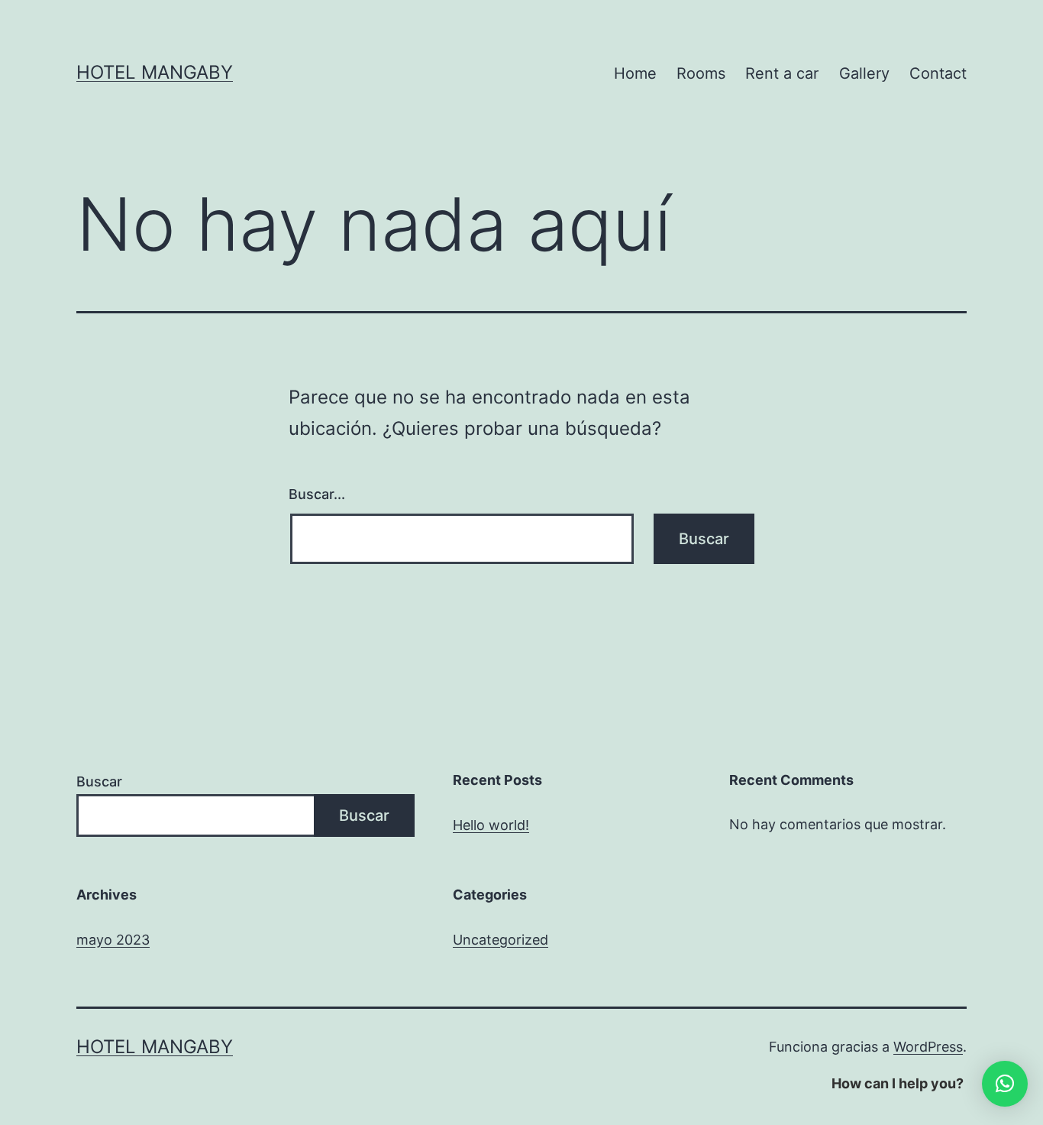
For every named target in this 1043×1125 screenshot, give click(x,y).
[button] (1005, 1084)
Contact (938, 73)
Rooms (700, 73)
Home (635, 73)
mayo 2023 (113, 940)
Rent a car (782, 73)
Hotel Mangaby (154, 72)
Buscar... (317, 494)
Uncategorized (500, 940)
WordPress (928, 1047)
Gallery (864, 73)
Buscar (99, 781)
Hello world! (491, 825)
